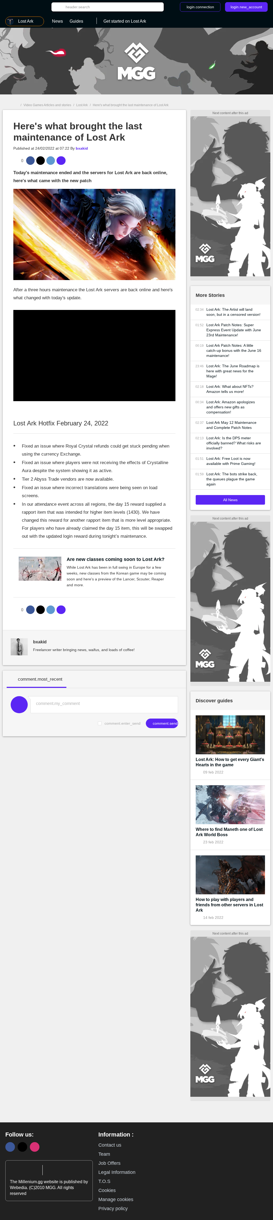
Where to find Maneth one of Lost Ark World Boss (229, 832)
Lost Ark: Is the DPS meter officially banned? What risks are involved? (233, 443)
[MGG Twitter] (22, 1147)
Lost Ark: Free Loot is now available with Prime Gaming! (230, 461)
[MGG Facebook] (10, 1147)
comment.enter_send (122, 723)
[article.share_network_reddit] (50, 160)
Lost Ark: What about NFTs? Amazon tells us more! (230, 389)
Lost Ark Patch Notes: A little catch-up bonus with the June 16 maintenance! (233, 350)
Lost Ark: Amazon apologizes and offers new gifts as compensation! (230, 407)
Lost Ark (82, 105)
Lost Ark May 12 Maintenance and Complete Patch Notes (231, 425)
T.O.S (104, 1181)
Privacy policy (113, 1208)
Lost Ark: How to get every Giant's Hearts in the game (230, 762)
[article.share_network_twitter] (40, 160)
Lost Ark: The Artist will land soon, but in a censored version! (233, 312)
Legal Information (116, 1172)
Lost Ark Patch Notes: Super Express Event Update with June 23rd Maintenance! (233, 330)
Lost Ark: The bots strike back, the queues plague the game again (231, 479)
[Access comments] (61, 160)
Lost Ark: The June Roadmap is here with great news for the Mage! (232, 371)
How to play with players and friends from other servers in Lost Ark (229, 904)
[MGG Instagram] (34, 1147)
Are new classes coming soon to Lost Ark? (115, 559)
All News (230, 500)
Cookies (107, 1190)
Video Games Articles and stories (47, 105)
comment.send (165, 723)
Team (104, 1154)
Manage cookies (115, 1199)
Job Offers (109, 1163)
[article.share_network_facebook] (30, 160)
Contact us (109, 1145)
